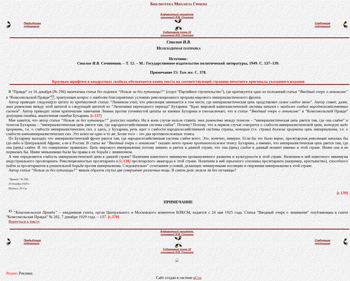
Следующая (322, 23)
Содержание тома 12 (177, 32)
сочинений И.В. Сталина (177, 17)
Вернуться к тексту (24, 221)
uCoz (197, 278)
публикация (31, 26)
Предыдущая (32, 23)
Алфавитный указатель (177, 14)
